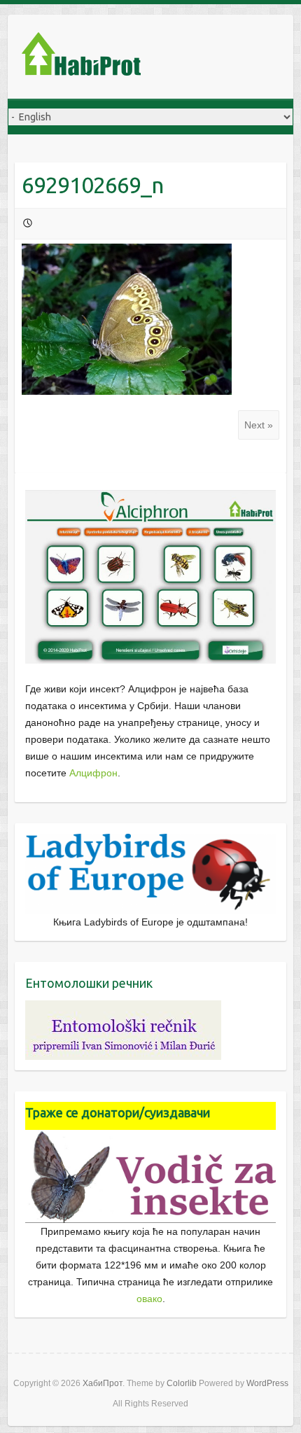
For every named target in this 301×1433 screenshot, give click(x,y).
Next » (258, 425)
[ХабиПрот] (81, 56)
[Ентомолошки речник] (123, 1008)
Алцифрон (93, 772)
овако (149, 1298)
